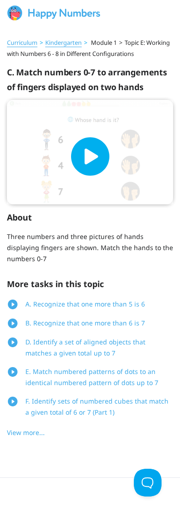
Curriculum (22, 42)
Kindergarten (63, 42)
